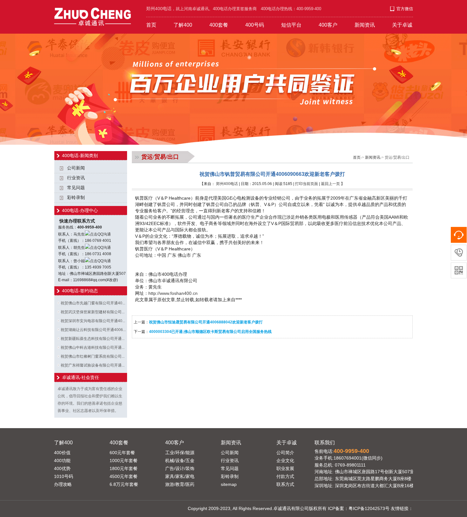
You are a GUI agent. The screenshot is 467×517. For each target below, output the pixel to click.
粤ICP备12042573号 (369, 508)
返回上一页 (330, 184)
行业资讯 (76, 178)
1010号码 (63, 476)
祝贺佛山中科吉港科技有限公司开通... (93, 347)
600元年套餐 (122, 452)
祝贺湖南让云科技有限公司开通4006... (93, 330)
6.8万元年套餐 (124, 484)
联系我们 (325, 442)
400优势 (62, 468)
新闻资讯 (365, 25)
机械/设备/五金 (179, 460)
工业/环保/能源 (179, 452)
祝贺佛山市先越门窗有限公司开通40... (93, 303)
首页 (151, 25)
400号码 (254, 25)
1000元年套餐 (124, 460)
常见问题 (76, 187)
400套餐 (218, 25)
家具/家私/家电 (179, 476)
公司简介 (285, 452)
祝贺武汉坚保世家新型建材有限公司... (93, 312)
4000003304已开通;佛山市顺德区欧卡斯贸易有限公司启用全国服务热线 (210, 331)
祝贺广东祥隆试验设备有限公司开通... (93, 365)
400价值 (62, 452)
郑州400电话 (227, 184)
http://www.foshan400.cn (173, 293)
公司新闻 (76, 168)
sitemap (229, 484)
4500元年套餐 (124, 476)
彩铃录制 (76, 197)
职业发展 (285, 468)
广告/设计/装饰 (179, 468)
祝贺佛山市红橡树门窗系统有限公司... (93, 356)
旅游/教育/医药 (179, 484)
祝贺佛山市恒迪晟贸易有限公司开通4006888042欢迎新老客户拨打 (206, 322)
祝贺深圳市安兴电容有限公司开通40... (93, 321)
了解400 (182, 25)
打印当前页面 (306, 184)
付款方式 (285, 476)
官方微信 (404, 8)
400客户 (328, 25)
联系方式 (285, 484)
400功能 (62, 460)
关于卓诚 (402, 25)
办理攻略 (63, 484)
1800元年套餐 (124, 468)
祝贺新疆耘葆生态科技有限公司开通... (93, 338)
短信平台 (291, 25)
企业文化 (285, 460)
